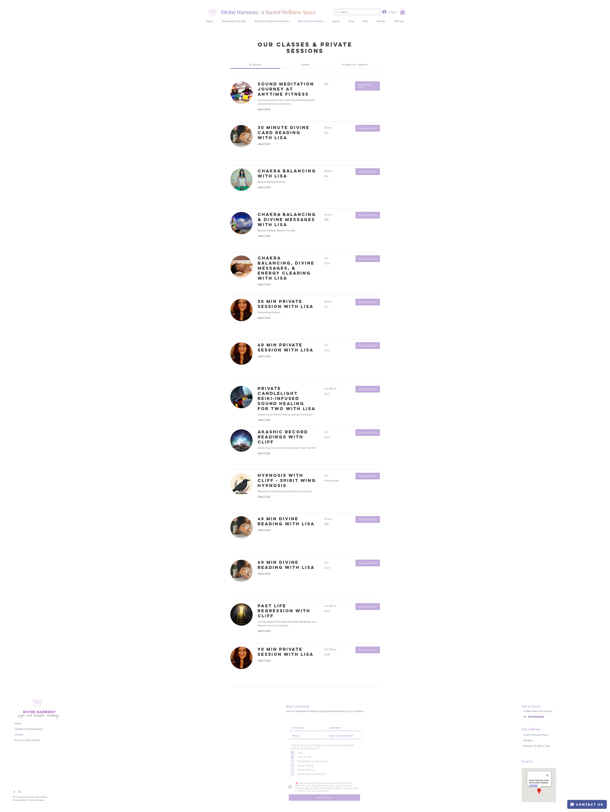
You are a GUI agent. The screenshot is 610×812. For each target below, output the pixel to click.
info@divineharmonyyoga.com (537, 711)
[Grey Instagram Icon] (19, 791)
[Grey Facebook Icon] (14, 791)
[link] (255, 64)
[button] (402, 11)
